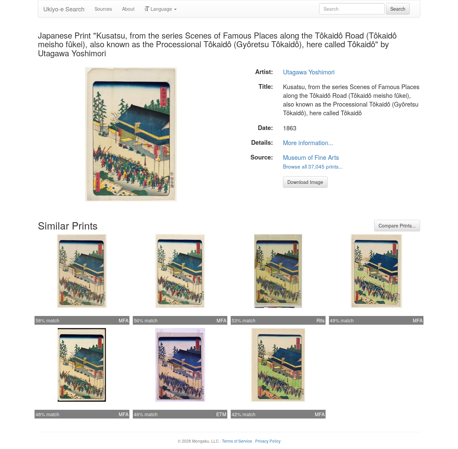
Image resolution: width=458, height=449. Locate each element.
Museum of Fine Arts (311, 157)
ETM (221, 414)
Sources (103, 8)
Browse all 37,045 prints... (313, 166)
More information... (308, 142)
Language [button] (161, 8)
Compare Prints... (397, 225)
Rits (321, 320)
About (128, 8)
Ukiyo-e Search (63, 8)
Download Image (305, 182)
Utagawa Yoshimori (309, 71)
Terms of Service (237, 441)
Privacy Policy (268, 441)
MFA (123, 320)
